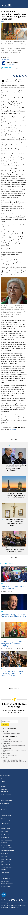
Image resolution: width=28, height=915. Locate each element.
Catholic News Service (18, 648)
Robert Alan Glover (8, 591)
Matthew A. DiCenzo (7, 648)
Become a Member (6, 821)
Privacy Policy (5, 881)
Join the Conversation (6, 67)
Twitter (12, 900)
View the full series (14, 429)
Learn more (21, 68)
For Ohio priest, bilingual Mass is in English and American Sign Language (13, 644)
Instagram (19, 900)
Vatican (3, 781)
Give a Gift (4, 842)
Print (26, 76)
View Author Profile (5, 59)
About (3, 876)
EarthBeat (4, 798)
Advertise (3, 812)
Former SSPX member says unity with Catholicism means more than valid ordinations (15, 522)
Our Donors (4, 831)
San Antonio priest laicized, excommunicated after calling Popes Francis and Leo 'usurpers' (16, 467)
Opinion (3, 786)
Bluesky (9, 900)
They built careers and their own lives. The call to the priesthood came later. (16, 549)
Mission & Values (5, 878)
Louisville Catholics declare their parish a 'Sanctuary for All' (13, 587)
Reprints (3, 869)
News (2, 21)
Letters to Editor (5, 864)
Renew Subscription (6, 840)
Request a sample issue (7, 850)
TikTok (22, 900)
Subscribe (24, 4)
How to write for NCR (7, 859)
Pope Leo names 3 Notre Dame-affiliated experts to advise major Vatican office (15, 495)
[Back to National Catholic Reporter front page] (7, 5)
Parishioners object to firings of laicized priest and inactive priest (13, 615)
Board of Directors (6, 886)
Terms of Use (13, 903)
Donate (16, 4)
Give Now (3, 818)
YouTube (17, 900)
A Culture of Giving (6, 823)
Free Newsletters (5, 845)
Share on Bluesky (14, 76)
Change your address (7, 867)
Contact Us (4, 856)
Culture (3, 784)
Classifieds (4, 807)
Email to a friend (23, 76)
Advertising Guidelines (5, 903)
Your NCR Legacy (5, 828)
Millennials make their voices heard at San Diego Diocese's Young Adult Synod (12, 673)
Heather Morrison (7, 678)
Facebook (14, 900)
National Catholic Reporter (3, 894)
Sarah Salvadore (7, 619)
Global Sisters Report (7, 800)
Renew (19, 4)
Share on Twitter (20, 76)
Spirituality (4, 789)
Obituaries (4, 809)
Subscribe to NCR (5, 837)
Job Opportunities (6, 862)
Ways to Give (4, 826)
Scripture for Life (6, 791)
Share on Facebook (17, 76)
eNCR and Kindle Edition (7, 848)
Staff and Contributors (7, 883)
